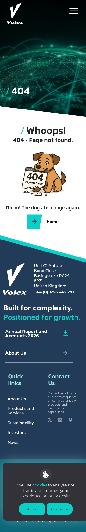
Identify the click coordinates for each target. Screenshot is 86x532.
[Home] (15, 13)
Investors (17, 432)
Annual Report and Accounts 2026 (26, 333)
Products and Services (21, 410)
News (13, 442)
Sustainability (21, 422)
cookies (40, 484)
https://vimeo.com (70, 421)
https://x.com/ (50, 421)
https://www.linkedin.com (60, 421)
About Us (17, 398)
